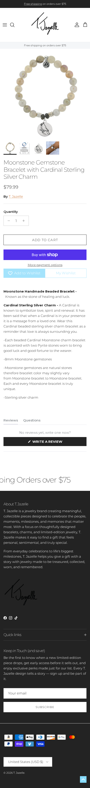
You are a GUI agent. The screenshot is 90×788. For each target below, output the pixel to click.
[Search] (14, 25)
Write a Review (55, 442)
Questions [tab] (31, 421)
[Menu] (5, 25)
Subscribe (45, 707)
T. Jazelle (16, 196)
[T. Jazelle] (45, 25)
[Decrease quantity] (7, 221)
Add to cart (45, 240)
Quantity (10, 212)
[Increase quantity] (25, 221)
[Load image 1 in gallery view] (45, 94)
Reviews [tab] (10, 421)
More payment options (45, 265)
